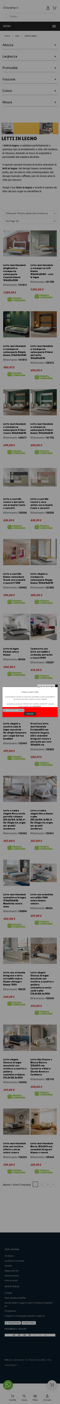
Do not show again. (47, 686)
